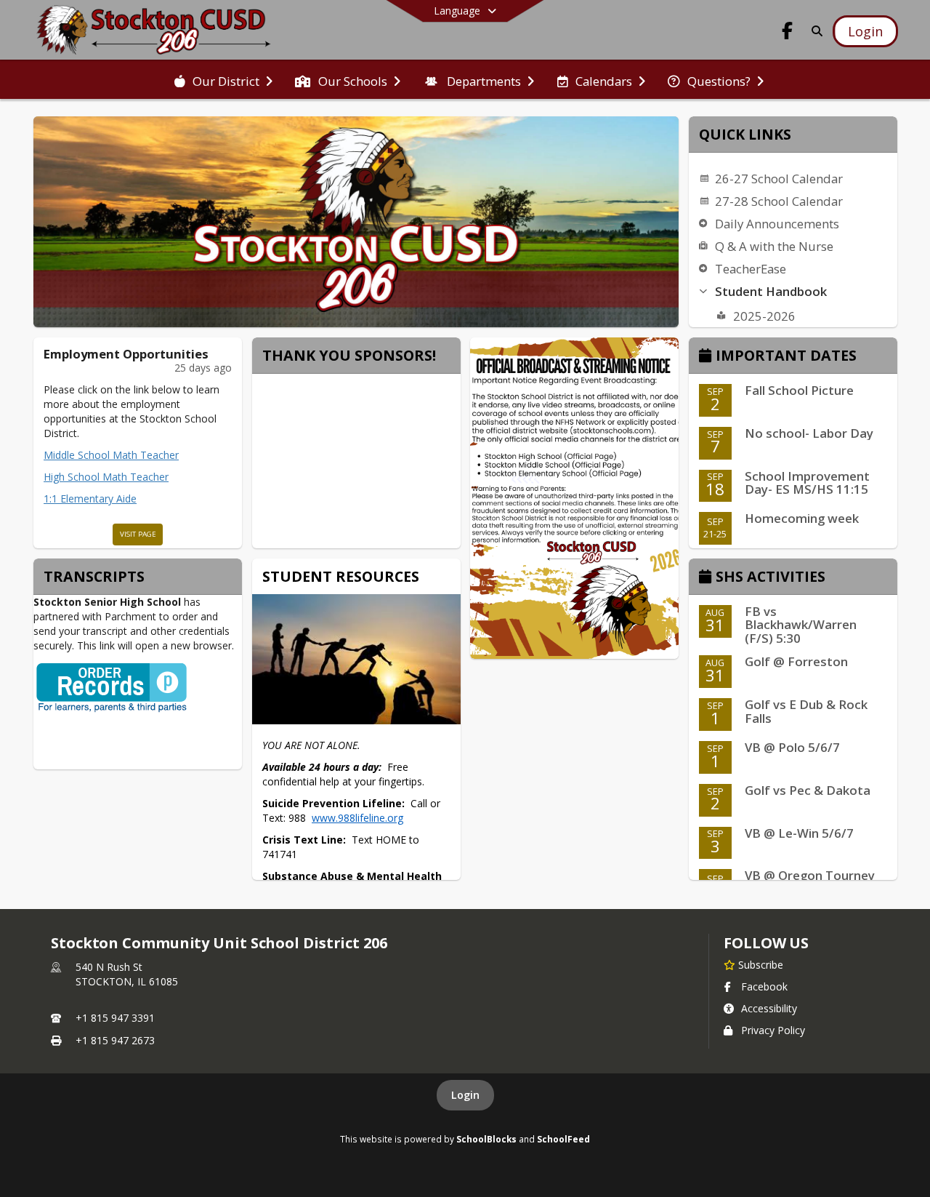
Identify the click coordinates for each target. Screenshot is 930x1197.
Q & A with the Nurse (774, 246)
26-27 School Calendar (779, 178)
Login (465, 1095)
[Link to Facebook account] (787, 33)
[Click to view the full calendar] (707, 357)
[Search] (814, 31)
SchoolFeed (563, 1139)
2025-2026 (764, 316)
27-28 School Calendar (779, 201)
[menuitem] (223, 80)
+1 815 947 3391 (115, 1018)
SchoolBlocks (486, 1139)
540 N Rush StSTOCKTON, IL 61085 (127, 974)
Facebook (764, 986)
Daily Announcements (777, 223)
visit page (138, 534)
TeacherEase (750, 268)
